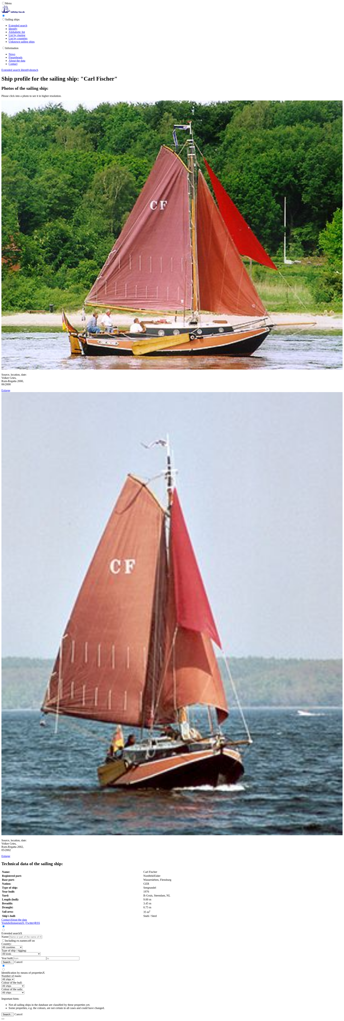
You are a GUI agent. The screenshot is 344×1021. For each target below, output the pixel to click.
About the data (17, 60)
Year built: (7, 958)
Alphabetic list (17, 31)
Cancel (18, 962)
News (12, 54)
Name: (5, 936)
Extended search (18, 25)
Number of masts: (11, 975)
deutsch (34, 69)
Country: (6, 943)
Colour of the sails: (12, 989)
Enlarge (5, 390)
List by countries (18, 38)
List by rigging (17, 35)
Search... (7, 962)
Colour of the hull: (11, 982)
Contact (13, 63)
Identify (13, 28)
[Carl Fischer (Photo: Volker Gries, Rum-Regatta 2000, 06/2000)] (172, 368)
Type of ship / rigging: (14, 950)
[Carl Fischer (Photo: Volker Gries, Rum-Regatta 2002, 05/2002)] (172, 834)
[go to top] (2, 1018)
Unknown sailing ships (22, 41)
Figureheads (15, 57)
